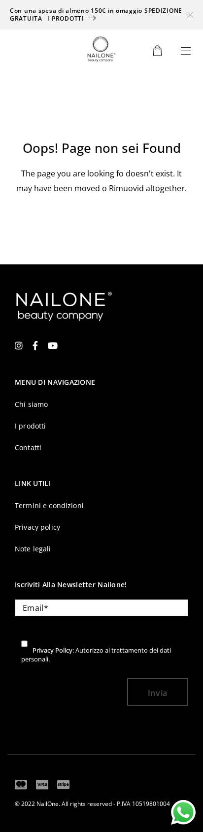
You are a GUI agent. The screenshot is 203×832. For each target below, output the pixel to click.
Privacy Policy (52, 650)
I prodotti (65, 18)
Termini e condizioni (49, 505)
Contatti (28, 447)
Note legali (33, 548)
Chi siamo (31, 404)
